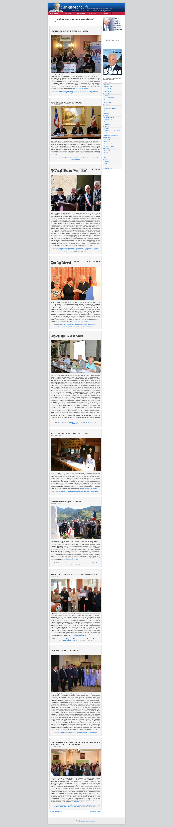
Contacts (105, 13)
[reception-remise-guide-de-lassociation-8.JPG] (75, 762)
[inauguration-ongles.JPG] (75, 193)
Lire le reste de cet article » (80, 88)
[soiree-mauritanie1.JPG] (75, 673)
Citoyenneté (69, 91)
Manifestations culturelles (91, 250)
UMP (105, 164)
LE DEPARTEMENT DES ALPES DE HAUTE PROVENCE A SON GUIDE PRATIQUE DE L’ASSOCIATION (75, 743)
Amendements (108, 86)
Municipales (107, 137)
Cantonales (107, 93)
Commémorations (77, 158)
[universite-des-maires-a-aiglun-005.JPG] (75, 356)
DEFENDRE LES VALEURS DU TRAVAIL (66, 103)
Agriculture (63, 324)
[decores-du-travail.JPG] (76, 138)
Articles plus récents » (96, 22)
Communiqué (72, 732)
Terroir (80, 326)
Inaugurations (72, 250)
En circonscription (85, 91)
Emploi (95, 639)
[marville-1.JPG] (75, 595)
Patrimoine (68, 326)
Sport (73, 93)
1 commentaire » (75, 159)
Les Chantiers (80, 250)
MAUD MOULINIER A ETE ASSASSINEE (66, 650)
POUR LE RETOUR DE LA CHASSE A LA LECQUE (70, 434)
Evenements (62, 93)
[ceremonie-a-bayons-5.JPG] (75, 522)
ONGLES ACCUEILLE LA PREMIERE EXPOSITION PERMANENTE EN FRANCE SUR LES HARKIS (75, 170)
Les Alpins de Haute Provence (112, 131)
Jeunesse (68, 93)
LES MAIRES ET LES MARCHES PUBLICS (67, 336)
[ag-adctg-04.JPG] (75, 454)
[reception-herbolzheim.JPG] (75, 284)
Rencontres (67, 251)
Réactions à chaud (81, 732)
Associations (62, 91)
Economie (76, 91)
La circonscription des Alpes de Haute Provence (80, 14)
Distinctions (86, 158)
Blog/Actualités (54, 13)
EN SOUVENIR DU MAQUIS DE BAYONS (66, 502)
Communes (88, 248)
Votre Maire (67, 13)
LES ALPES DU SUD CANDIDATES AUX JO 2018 (69, 31)
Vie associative (75, 806)
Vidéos (106, 166)
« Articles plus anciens (55, 22)
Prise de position (108, 144)
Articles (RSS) (81, 821)
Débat (76, 422)
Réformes (106, 148)
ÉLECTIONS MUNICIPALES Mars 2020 (92, 14)
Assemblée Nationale (110, 89)
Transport (106, 161)
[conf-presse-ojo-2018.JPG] (75, 54)
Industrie (69, 640)
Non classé (107, 139)
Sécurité (106, 153)
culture (94, 248)
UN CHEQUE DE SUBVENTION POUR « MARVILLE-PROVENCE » (75, 574)
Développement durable (79, 639)
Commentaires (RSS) (90, 821)
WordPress (99, 820)
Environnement (94, 91)
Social (73, 640)
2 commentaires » (88, 326)
